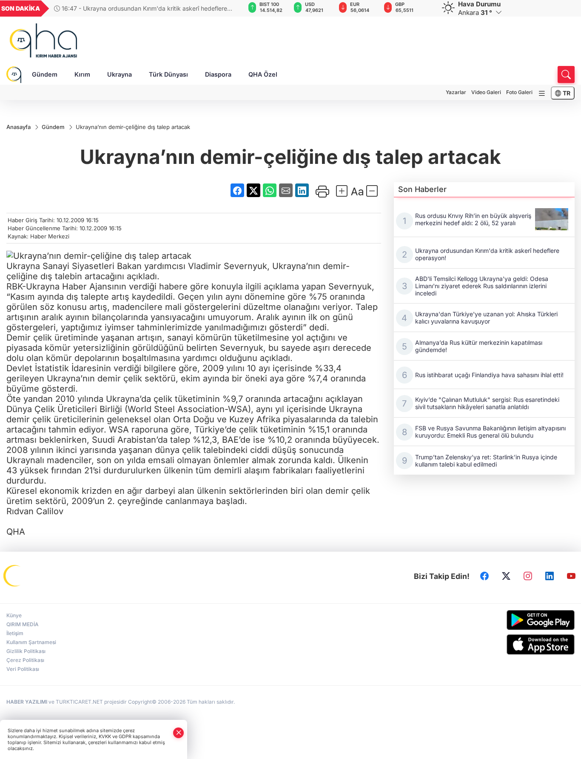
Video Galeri (486, 92)
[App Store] (508, 644)
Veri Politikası (22, 669)
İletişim (14, 633)
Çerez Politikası (25, 660)
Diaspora (218, 74)
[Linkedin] (549, 576)
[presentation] (223, 8)
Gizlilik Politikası (26, 651)
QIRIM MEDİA (22, 624)
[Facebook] (484, 576)
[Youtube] (571, 576)
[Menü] (542, 93)
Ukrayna (119, 74)
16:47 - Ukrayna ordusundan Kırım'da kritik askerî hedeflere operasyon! (140, 8)
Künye (14, 615)
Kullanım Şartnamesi (31, 642)
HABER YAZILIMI (26, 702)
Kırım (82, 74)
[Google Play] (508, 620)
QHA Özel (262, 74)
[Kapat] (179, 733)
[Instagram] (527, 576)
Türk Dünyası (168, 74)
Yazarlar (456, 92)
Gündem (44, 74)
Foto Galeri (519, 92)
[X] (506, 576)
